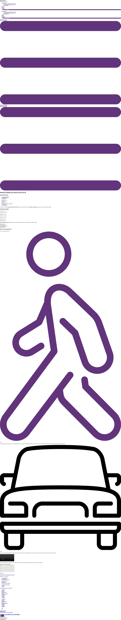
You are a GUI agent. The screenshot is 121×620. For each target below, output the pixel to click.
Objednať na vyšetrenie (5, 9)
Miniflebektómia (6, 5)
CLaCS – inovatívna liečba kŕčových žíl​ (10, 3)
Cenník (3, 590)
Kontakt (3, 8)
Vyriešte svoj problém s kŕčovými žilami (10, 614)
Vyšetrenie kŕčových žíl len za (6, 612)
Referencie (3, 16)
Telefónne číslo (2, 617)
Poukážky (3, 597)
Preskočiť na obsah (3, 0)
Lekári (3, 6)
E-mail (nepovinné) (3, 618)
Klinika (3, 595)
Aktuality (3, 596)
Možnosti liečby (4, 2)
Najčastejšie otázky (5, 603)
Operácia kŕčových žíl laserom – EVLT (10, 4)
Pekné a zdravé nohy (3, 611)
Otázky (3, 7)
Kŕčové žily (3, 589)
